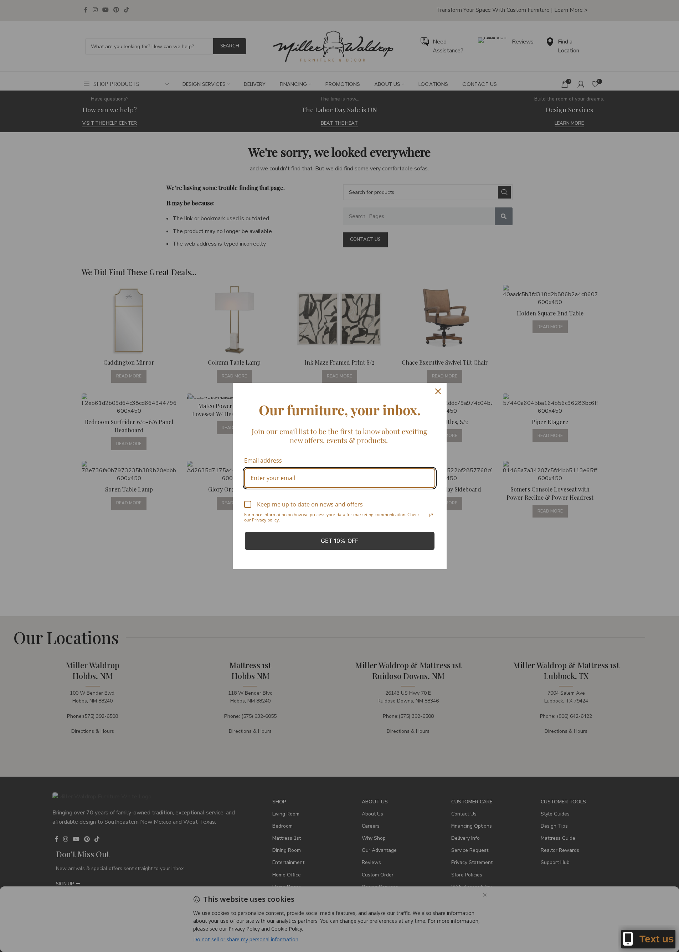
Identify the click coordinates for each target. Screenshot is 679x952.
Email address (263, 460)
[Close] (438, 391)
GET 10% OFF (339, 540)
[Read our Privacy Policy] (431, 515)
